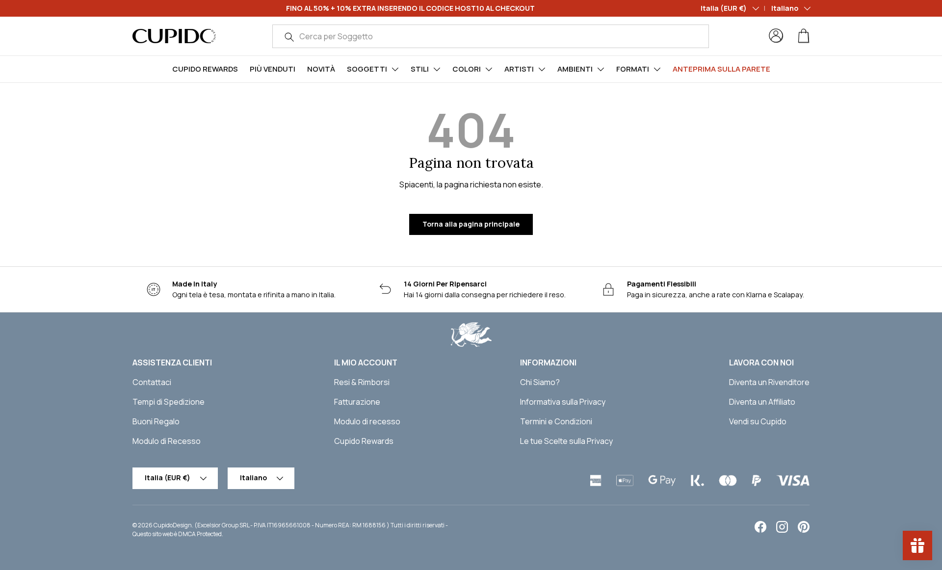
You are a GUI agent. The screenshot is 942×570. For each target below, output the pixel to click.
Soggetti (367, 69)
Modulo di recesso (367, 421)
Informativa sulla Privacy (562, 401)
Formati (632, 69)
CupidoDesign (173, 525)
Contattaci (151, 382)
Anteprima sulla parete (721, 69)
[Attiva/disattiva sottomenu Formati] (657, 69)
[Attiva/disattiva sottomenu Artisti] (542, 69)
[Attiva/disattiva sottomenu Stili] (437, 69)
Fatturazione (357, 401)
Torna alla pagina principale (471, 224)
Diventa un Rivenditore (769, 382)
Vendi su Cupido (757, 421)
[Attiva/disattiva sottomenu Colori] (489, 69)
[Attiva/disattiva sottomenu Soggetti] (395, 69)
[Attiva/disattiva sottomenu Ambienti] (600, 69)
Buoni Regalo (156, 421)
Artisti (519, 69)
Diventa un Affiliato (762, 401)
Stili (420, 69)
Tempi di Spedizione (168, 401)
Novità (321, 69)
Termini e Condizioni (556, 421)
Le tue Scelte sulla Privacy (566, 441)
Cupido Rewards (205, 69)
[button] (803, 36)
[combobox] (490, 36)
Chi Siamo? (540, 382)
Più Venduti (272, 69)
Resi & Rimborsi (362, 382)
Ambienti (575, 69)
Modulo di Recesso (166, 441)
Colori (466, 69)
